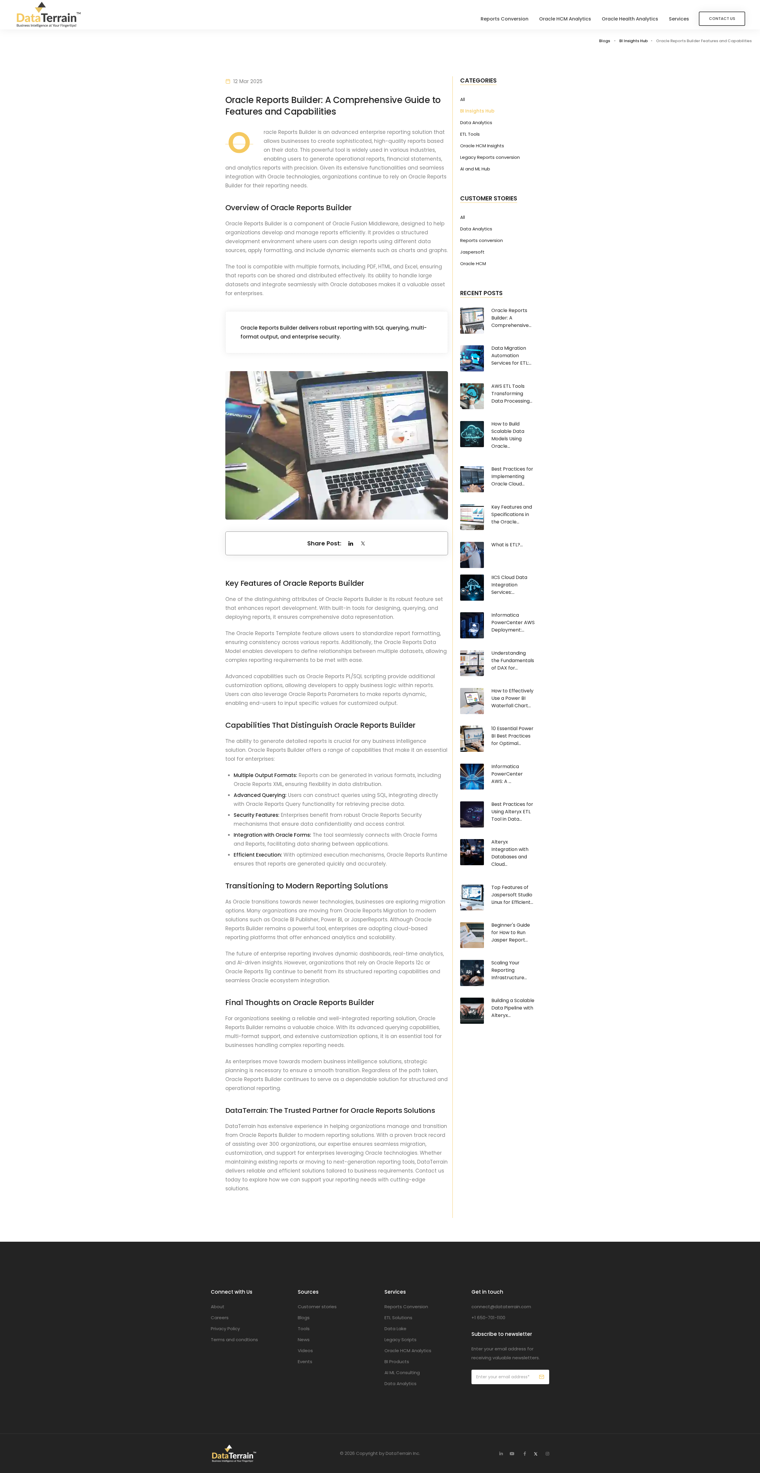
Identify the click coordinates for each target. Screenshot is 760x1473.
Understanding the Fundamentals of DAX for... (512, 660)
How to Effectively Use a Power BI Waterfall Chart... (512, 698)
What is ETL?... (507, 544)
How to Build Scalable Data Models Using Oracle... (507, 435)
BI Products (396, 1361)
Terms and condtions (234, 1339)
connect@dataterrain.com (501, 1306)
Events (305, 1361)
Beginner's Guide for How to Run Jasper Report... (510, 932)
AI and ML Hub (475, 169)
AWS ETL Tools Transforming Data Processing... (511, 393)
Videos (305, 1350)
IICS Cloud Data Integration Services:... (509, 585)
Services (679, 18)
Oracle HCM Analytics (565, 18)
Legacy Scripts (400, 1339)
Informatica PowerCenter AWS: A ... (507, 774)
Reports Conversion (504, 18)
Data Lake (395, 1328)
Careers (220, 1317)
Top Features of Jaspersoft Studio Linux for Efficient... (512, 895)
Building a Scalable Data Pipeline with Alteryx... (512, 1008)
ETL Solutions (398, 1317)
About (217, 1306)
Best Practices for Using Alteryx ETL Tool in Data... (512, 811)
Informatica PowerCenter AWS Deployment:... (513, 622)
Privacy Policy (225, 1328)
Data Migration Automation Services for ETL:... (511, 355)
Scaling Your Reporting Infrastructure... (509, 970)
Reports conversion (481, 240)
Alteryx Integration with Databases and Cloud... (509, 853)
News (304, 1339)
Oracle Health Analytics (630, 18)
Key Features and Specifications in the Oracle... (511, 514)
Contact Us (722, 18)
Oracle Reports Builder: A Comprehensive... (511, 318)
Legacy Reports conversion (490, 157)
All (462, 99)
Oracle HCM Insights (482, 145)
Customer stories (317, 1306)
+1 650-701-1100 (488, 1317)
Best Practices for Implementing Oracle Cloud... (512, 476)
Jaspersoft (472, 252)
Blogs (604, 41)
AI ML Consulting (402, 1372)
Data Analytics (476, 122)
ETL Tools (470, 134)
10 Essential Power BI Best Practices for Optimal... (512, 736)
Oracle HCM (473, 263)
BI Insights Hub (633, 41)
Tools (304, 1328)
